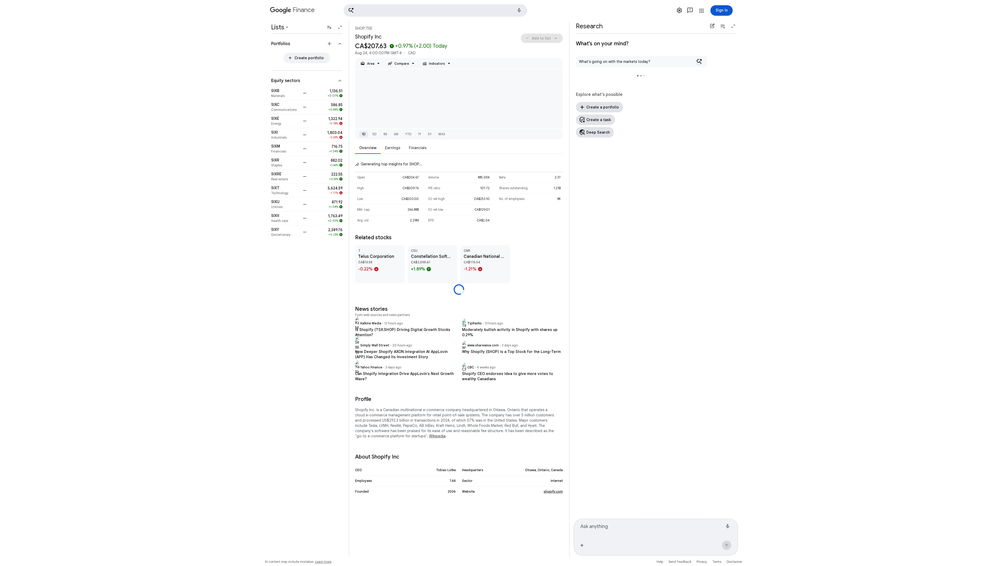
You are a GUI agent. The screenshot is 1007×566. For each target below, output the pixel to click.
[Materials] (285, 93)
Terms (716, 562)
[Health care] (285, 218)
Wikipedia (437, 436)
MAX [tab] (441, 134)
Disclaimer (734, 562)
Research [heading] (589, 26)
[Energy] (285, 121)
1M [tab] (385, 134)
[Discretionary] (285, 232)
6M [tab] (396, 134)
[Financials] (285, 149)
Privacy (702, 562)
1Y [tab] (419, 134)
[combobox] (651, 528)
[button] (435, 10)
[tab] (368, 148)
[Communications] (285, 107)
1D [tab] (364, 134)
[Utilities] (285, 204)
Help (660, 562)
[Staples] (285, 163)
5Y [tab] (430, 134)
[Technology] (285, 190)
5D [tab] (374, 134)
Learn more (323, 562)
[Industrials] (285, 135)
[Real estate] (285, 176)
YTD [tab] (408, 134)
